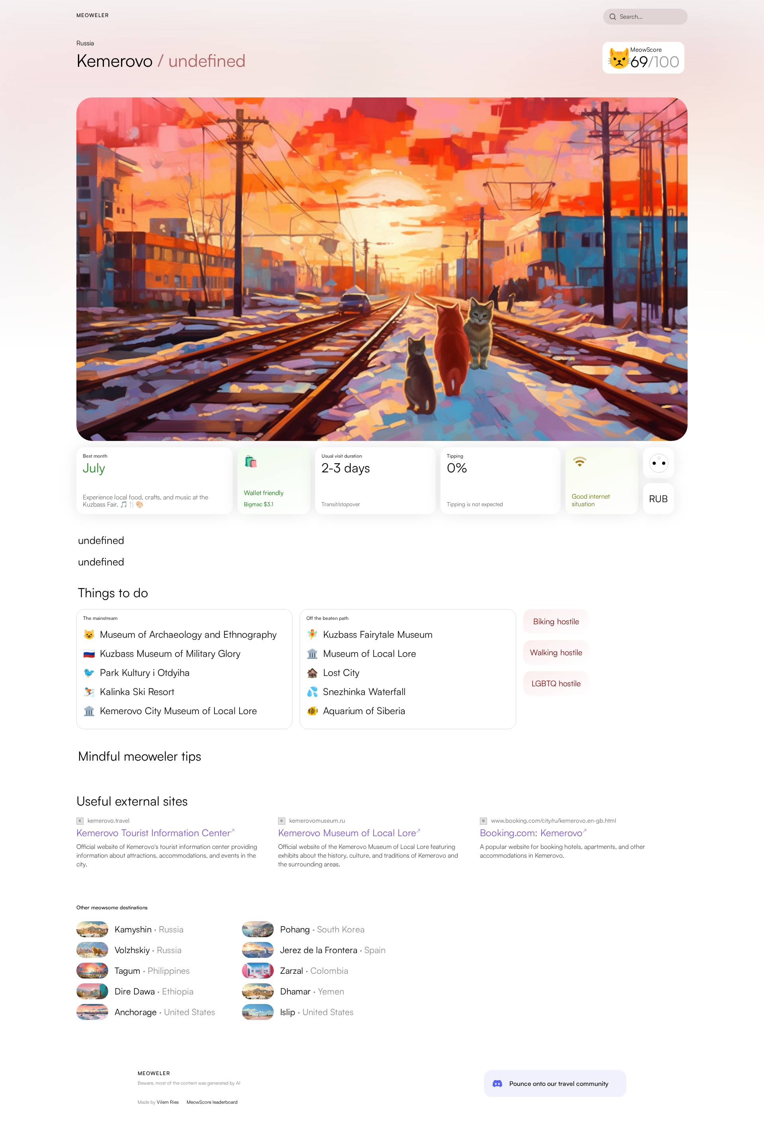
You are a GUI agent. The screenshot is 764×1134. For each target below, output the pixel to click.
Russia (85, 43)
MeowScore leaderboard (212, 1102)
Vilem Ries (168, 1102)
